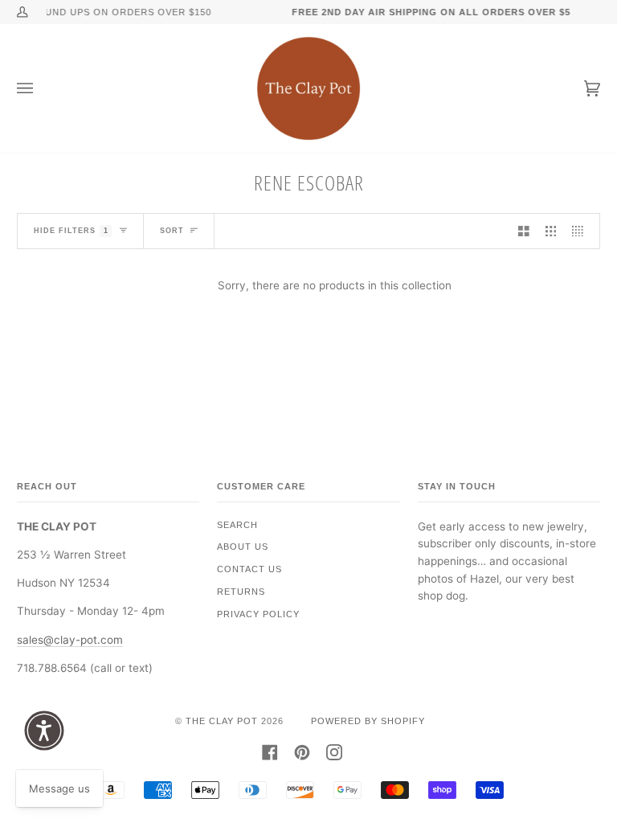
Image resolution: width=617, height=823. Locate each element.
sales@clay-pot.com (70, 639)
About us (242, 546)
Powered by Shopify (368, 721)
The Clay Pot (222, 721)
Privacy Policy (258, 614)
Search (237, 525)
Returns (241, 591)
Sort (172, 231)
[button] (44, 730)
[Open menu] (41, 88)
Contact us (249, 569)
